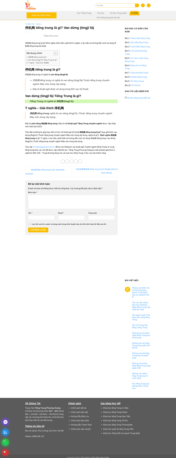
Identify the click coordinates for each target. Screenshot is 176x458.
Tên (30, 213)
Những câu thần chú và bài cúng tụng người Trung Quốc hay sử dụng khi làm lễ (140, 292)
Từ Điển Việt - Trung (33, 24)
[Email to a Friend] (72, 161)
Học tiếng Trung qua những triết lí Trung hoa (140, 386)
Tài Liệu (100, 13)
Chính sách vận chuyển (81, 429)
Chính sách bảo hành (80, 421)
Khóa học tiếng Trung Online (115, 412)
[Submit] (137, 5)
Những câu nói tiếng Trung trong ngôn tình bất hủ (141, 345)
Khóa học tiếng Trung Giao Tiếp (116, 416)
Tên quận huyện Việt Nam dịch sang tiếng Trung (141, 317)
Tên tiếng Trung (137, 81)
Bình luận (32, 192)
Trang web (92, 213)
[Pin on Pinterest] (76, 161)
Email (61, 213)
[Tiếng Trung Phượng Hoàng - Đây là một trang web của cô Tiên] (37, 5)
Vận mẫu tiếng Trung (139, 42)
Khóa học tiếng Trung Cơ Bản (115, 408)
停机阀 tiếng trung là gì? (37, 57)
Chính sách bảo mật (79, 412)
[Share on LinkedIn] (80, 161)
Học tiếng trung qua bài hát (108, 18)
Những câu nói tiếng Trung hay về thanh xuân (140, 355)
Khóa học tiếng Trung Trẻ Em (115, 421)
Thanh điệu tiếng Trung (140, 47)
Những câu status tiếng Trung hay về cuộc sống (140, 376)
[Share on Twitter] (67, 161)
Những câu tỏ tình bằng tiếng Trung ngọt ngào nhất (141, 365)
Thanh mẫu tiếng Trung (140, 38)
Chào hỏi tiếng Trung (139, 73)
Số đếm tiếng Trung (138, 77)
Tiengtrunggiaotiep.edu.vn (44, 147)
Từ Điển (134, 13)
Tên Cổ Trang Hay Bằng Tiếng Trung (140, 326)
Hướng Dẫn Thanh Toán (81, 425)
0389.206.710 (38, 436)
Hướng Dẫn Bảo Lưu (80, 416)
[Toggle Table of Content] (54, 54)
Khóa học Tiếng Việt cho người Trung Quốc (121, 433)
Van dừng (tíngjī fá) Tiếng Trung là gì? (42, 60)
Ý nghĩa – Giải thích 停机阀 (38, 63)
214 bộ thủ (135, 85)
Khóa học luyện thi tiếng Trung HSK (118, 429)
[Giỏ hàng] (149, 5)
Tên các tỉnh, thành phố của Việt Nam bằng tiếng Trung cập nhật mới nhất (141, 306)
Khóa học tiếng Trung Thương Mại (117, 425)
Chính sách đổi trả (78, 408)
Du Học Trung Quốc (118, 13)
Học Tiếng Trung (84, 13)
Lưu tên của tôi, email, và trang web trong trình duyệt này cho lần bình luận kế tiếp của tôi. (69, 224)
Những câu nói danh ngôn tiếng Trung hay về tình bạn (141, 335)
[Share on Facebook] (63, 161)
